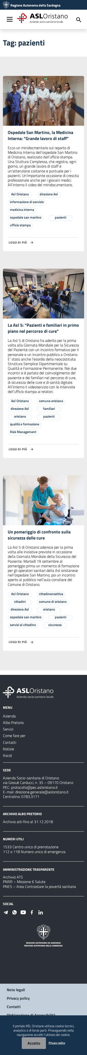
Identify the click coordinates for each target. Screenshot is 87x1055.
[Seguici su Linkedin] (41, 912)
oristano (20, 416)
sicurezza (55, 624)
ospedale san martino (25, 217)
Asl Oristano (20, 194)
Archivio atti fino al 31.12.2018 (28, 822)
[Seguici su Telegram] (6, 912)
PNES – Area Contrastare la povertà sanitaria (39, 886)
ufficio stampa (20, 225)
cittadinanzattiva (51, 593)
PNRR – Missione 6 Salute (24, 882)
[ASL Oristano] (6, 5)
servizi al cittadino (23, 624)
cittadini (20, 601)
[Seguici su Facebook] (32, 912)
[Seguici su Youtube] (23, 912)
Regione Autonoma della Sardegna (35, 5)
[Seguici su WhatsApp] (14, 912)
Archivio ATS (13, 877)
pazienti (60, 217)
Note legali (16, 990)
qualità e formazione (24, 424)
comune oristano (51, 400)
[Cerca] (78, 20)
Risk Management (23, 431)
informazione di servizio (27, 201)
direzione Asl (49, 194)
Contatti (14, 1007)
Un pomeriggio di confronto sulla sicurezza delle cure (39, 535)
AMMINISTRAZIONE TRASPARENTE (28, 869)
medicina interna (22, 209)
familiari (49, 408)
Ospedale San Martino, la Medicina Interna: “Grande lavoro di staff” (40, 135)
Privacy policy (18, 998)
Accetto (34, 1043)
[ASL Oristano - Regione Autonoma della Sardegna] (28, 692)
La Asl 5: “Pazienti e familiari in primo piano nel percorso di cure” (43, 328)
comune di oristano (52, 601)
